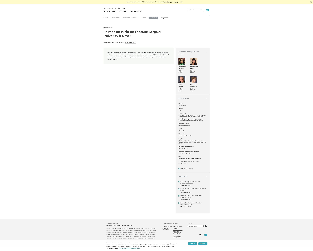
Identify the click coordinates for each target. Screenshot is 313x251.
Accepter (192, 243)
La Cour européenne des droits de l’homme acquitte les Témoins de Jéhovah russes (177, 232)
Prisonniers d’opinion (130, 18)
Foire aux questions (177, 226)
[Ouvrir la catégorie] (206, 226)
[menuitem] (106, 18)
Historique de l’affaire (186, 168)
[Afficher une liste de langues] (182, 2)
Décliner (202, 243)
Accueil (106, 18)
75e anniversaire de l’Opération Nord (177, 237)
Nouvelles (115, 18)
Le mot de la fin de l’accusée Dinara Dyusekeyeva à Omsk (190, 182)
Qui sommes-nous (168, 226)
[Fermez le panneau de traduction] (311, 2)
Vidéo (144, 18)
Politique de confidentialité (165, 229)
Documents (153, 18)
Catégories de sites (193, 226)
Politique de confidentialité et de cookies (129, 248)
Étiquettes (164, 18)
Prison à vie (175, 228)
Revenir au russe (173, 2)
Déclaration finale (131, 42)
